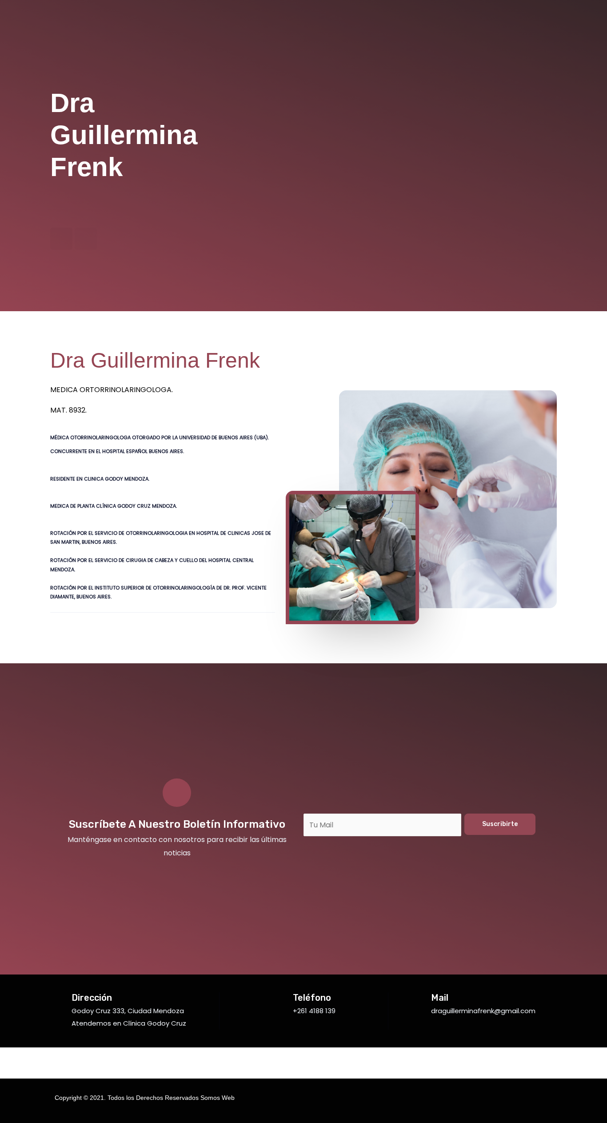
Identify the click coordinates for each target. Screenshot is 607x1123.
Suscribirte (500, 824)
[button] (141, 69)
